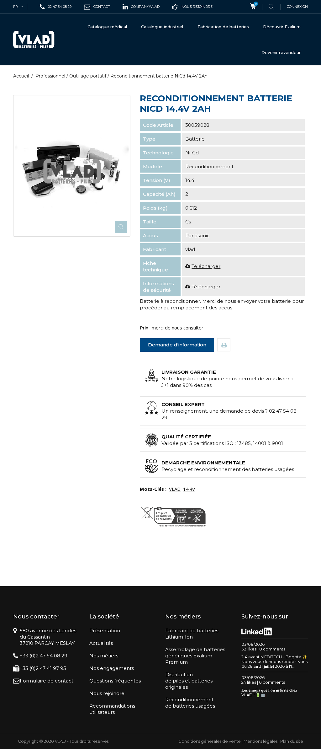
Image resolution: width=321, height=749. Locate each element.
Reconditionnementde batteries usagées (190, 703)
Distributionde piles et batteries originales (189, 680)
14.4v (189, 489)
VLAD (175, 489)
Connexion (297, 6)
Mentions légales (260, 741)
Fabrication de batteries (223, 26)
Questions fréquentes (115, 681)
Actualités (101, 643)
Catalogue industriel (162, 26)
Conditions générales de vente (209, 741)
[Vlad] (34, 39)
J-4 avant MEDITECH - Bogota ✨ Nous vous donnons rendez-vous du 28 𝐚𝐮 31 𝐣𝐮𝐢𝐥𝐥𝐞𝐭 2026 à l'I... (274, 661)
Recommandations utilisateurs (112, 709)
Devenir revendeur (281, 52)
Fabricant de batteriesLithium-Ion (191, 634)
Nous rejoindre (106, 693)
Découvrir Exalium (282, 26)
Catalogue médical (107, 26)
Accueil (21, 76)
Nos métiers (103, 656)
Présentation (104, 631)
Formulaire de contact (46, 681)
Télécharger (206, 266)
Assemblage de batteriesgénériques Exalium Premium (195, 655)
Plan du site (291, 741)
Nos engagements (111, 668)
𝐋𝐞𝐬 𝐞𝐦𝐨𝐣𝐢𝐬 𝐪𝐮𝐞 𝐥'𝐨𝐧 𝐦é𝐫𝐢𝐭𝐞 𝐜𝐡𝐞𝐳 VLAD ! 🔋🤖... (269, 692)
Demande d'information (177, 345)
